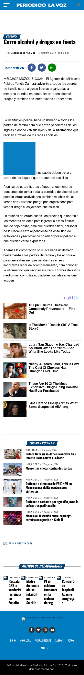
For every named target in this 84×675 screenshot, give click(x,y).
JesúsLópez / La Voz (23, 53)
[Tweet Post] (41, 67)
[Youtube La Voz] (52, 630)
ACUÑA (71, 640)
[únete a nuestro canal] (42, 553)
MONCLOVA (25, 640)
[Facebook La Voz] (32, 630)
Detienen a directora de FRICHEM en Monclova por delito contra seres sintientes (49, 487)
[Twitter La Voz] (38, 630)
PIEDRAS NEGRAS (43, 640)
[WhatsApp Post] (51, 67)
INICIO (13, 640)
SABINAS (59, 640)
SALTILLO (44, 647)
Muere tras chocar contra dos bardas (49, 468)
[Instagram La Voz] (45, 630)
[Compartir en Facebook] (32, 67)
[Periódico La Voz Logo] (42, 7)
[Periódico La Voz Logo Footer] (42, 617)
